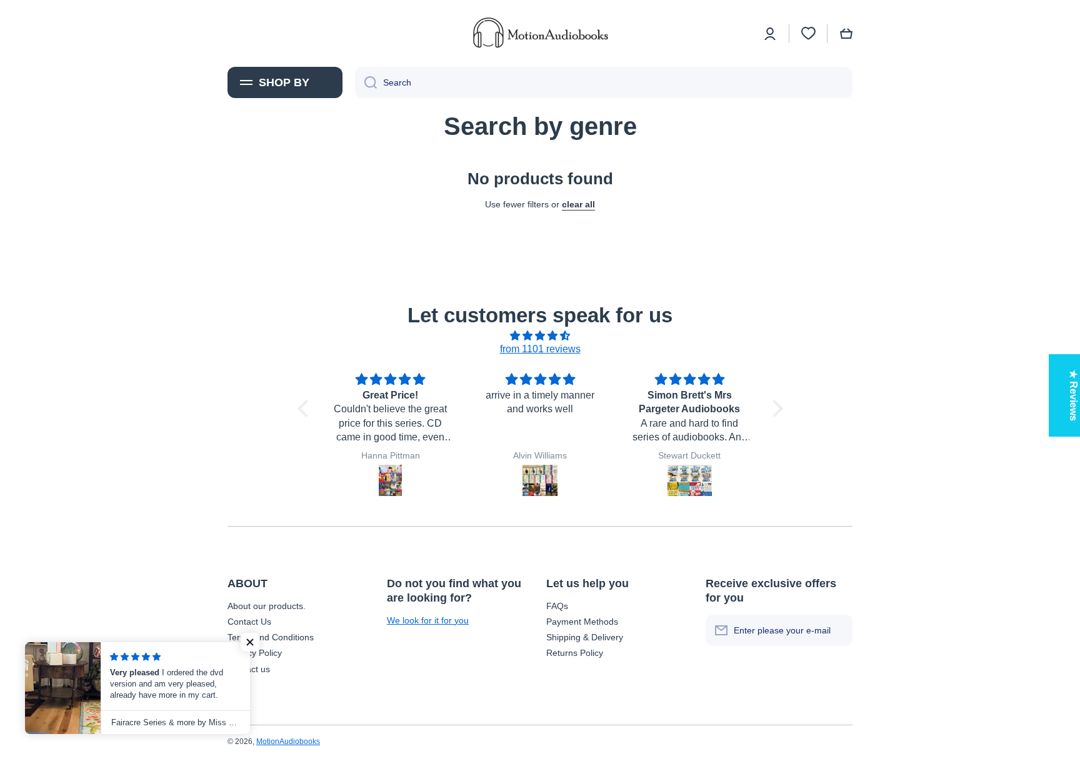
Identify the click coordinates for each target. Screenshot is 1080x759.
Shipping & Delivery (584, 637)
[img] (540, 336)
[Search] (366, 82)
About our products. (267, 606)
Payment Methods (582, 622)
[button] (846, 33)
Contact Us (249, 622)
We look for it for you (428, 620)
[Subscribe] (836, 630)
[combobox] (603, 82)
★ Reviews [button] (1073, 395)
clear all (578, 204)
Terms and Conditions (271, 637)
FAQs (557, 606)
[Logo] (540, 33)
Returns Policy (574, 653)
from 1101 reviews (540, 349)
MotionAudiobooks (288, 741)
